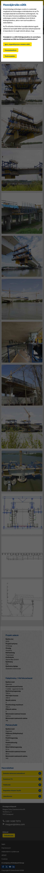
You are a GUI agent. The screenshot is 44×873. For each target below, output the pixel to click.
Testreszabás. (10, 56)
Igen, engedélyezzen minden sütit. (17, 44)
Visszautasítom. (11, 50)
